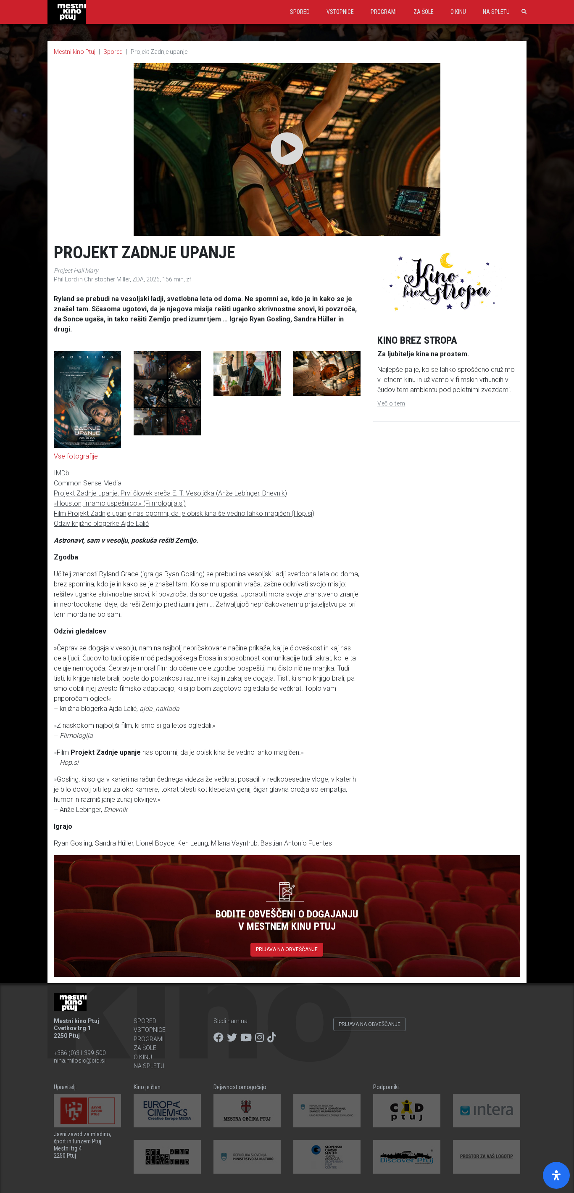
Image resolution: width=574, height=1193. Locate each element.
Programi (384, 11)
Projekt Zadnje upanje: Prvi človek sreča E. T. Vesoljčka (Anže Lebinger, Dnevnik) (170, 493)
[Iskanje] (522, 12)
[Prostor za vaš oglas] (486, 1157)
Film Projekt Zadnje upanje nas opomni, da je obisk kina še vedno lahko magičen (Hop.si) (184, 513)
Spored (300, 11)
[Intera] (486, 1110)
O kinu (458, 11)
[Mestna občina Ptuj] (247, 1110)
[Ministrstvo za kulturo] (247, 1157)
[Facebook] (218, 1038)
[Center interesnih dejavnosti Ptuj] (406, 1110)
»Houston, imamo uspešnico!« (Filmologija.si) (120, 503)
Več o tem (391, 403)
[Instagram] (259, 1038)
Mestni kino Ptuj (74, 51)
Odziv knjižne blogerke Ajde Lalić (101, 524)
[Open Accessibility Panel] (556, 1175)
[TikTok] (271, 1038)
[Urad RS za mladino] (327, 1110)
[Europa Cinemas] (167, 1110)
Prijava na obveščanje (287, 949)
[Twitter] (232, 1038)
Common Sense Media (87, 483)
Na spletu (496, 11)
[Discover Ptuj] (406, 1157)
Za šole (423, 11)
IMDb (61, 473)
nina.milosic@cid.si (79, 1060)
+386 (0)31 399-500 (80, 1053)
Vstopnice (340, 11)
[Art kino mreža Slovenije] (167, 1157)
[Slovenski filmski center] (327, 1157)
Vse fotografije (76, 456)
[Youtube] (246, 1038)
